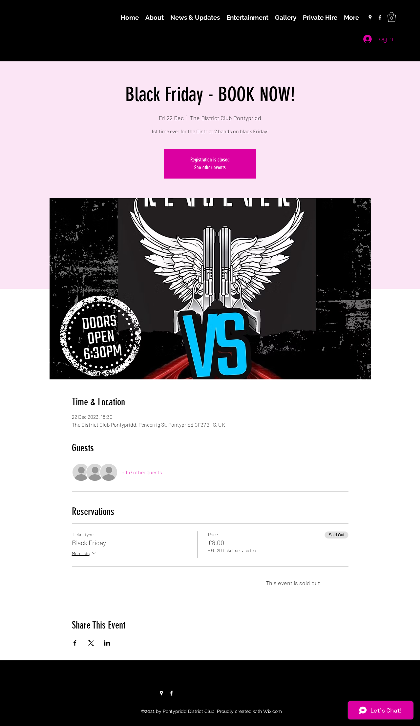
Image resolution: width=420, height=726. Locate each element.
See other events (210, 167)
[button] (392, 17)
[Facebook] (380, 17)
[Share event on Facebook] (75, 643)
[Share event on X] (91, 643)
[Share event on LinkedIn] (107, 643)
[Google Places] (370, 17)
